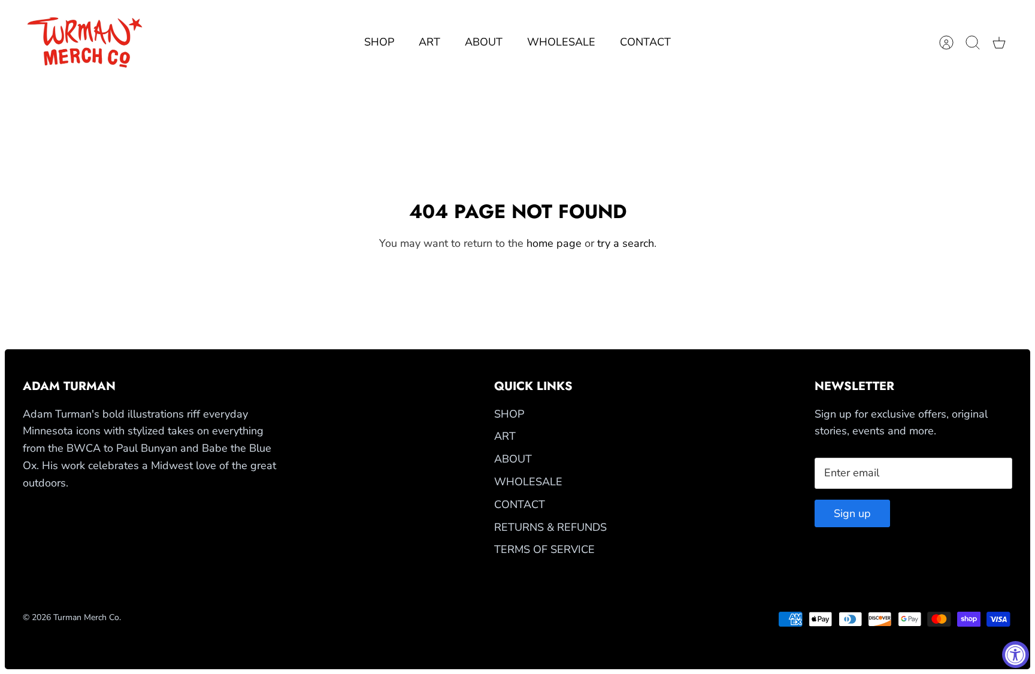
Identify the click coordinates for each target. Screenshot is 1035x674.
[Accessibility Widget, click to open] (1015, 654)
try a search (625, 243)
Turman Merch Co (86, 617)
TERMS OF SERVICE (544, 549)
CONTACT (645, 42)
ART (429, 42)
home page (554, 243)
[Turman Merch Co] (86, 42)
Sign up (852, 513)
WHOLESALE (561, 42)
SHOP (379, 42)
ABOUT (484, 42)
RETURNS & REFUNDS (550, 527)
